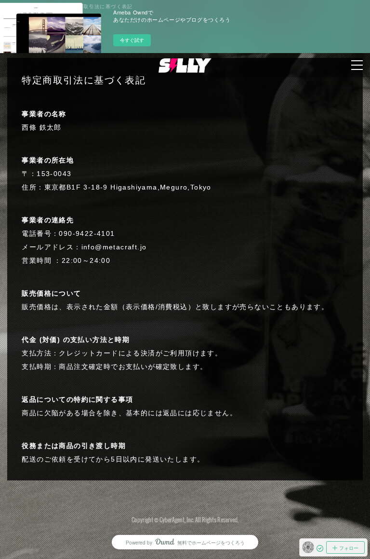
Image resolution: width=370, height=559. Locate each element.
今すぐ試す (132, 40)
